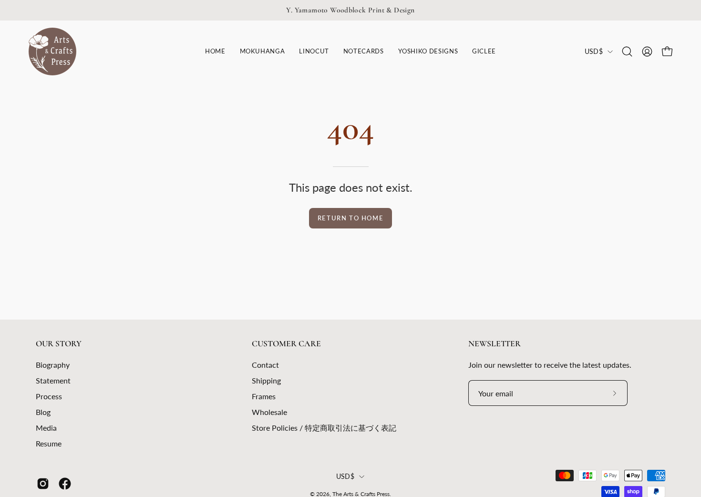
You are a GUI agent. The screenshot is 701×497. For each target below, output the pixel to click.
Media (46, 427)
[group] (350, 10)
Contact (265, 364)
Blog (43, 411)
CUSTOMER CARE (286, 344)
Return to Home (350, 218)
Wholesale (269, 411)
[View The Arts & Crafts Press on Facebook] (65, 483)
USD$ (594, 51)
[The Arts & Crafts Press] (52, 51)
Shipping (266, 380)
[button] (314, 52)
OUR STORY (59, 344)
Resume (49, 443)
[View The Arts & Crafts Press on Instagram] (43, 483)
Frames (264, 396)
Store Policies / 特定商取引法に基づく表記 (324, 427)
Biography (53, 364)
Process (49, 396)
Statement (53, 380)
